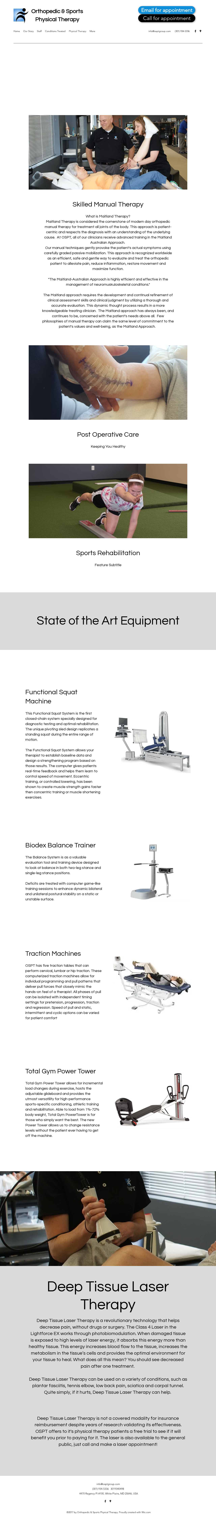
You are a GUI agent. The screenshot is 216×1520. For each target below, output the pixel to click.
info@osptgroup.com (159, 31)
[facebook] (195, 31)
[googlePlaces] (200, 31)
